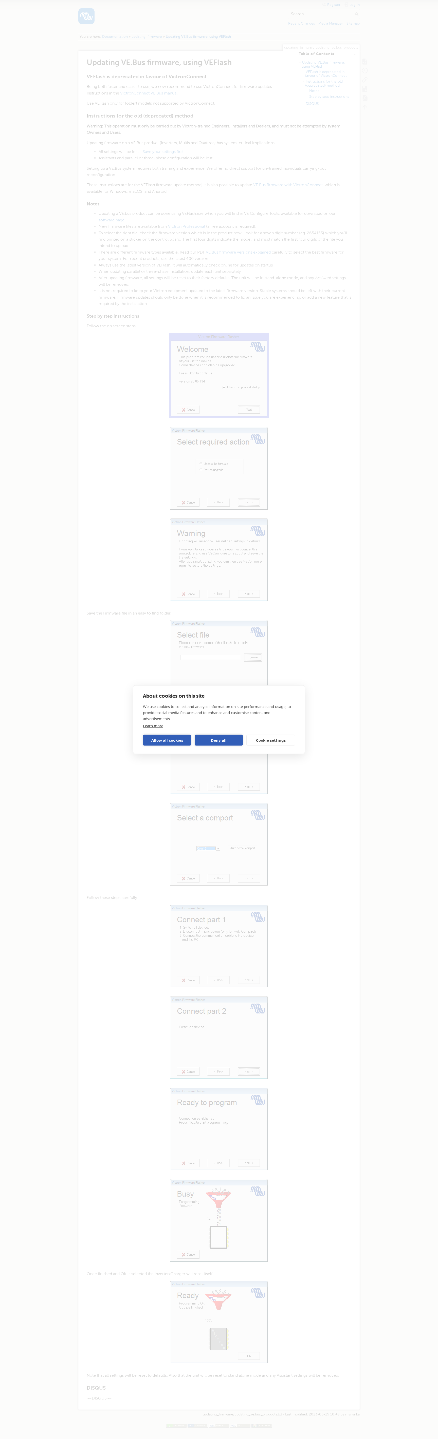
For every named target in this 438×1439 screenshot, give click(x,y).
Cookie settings (271, 740)
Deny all (219, 740)
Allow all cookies (167, 740)
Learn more (153, 725)
